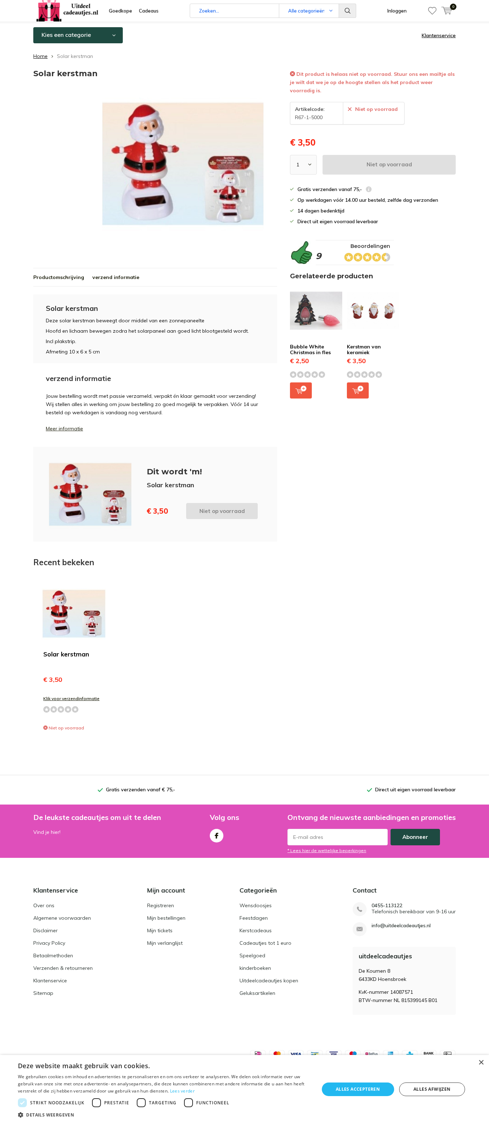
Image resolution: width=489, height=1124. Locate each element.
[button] (164, 1115)
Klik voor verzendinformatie (71, 698)
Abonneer (415, 837)
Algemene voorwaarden (62, 918)
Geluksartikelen (257, 993)
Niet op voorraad (389, 164)
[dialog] (244, 1089)
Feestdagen (253, 918)
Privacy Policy (49, 943)
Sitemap (43, 993)
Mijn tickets (160, 930)
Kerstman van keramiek (364, 349)
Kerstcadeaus (255, 930)
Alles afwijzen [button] (432, 1089)
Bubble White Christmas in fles (310, 349)
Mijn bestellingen (166, 918)
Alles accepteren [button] (358, 1089)
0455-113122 (387, 906)
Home (40, 56)
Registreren (160, 905)
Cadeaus (149, 11)
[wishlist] (432, 10)
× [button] (481, 1062)
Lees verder (182, 1091)
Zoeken (347, 11)
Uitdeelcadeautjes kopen (268, 980)
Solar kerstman (66, 654)
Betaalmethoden (53, 955)
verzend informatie (115, 277)
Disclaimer (45, 930)
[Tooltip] (369, 190)
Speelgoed (252, 955)
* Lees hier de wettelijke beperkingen (326, 850)
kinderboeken (255, 968)
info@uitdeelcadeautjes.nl (401, 926)
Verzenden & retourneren (63, 968)
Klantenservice (439, 35)
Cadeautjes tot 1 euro (265, 943)
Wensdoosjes (255, 905)
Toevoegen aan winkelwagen (301, 390)
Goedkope (120, 11)
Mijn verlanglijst (165, 943)
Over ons (43, 905)
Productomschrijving (58, 277)
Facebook (216, 835)
